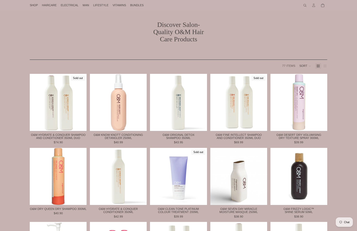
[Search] (304, 5)
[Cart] (322, 5)
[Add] (140, 124)
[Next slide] (201, 176)
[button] (305, 66)
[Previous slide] (156, 176)
